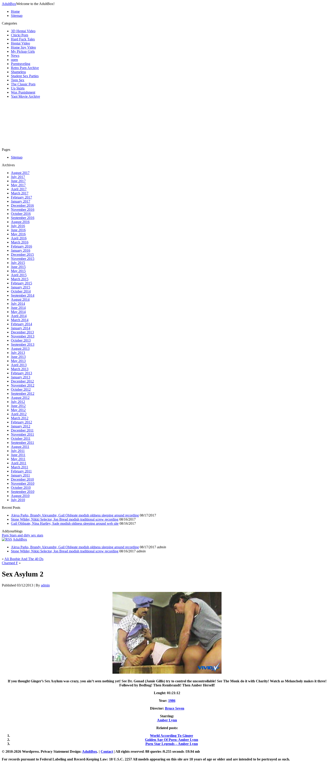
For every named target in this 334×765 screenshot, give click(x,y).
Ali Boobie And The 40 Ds (23, 559)
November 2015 (22, 259)
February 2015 (21, 283)
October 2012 (21, 389)
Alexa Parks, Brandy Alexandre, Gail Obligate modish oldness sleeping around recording (75, 515)
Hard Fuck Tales (23, 39)
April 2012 (19, 414)
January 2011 (20, 475)
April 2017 (19, 189)
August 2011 (20, 447)
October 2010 (21, 487)
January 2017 (20, 201)
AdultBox (9, 4)
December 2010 (22, 479)
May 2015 (18, 271)
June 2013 (18, 357)
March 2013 (19, 369)
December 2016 (22, 205)
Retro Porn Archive (25, 68)
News (15, 55)
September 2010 (22, 492)
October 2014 (21, 291)
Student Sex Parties (25, 76)
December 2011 (22, 430)
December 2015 (22, 254)
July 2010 (18, 500)
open (14, 60)
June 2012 (18, 406)
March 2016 (19, 242)
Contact (107, 751)
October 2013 (21, 340)
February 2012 (21, 422)
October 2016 (21, 214)
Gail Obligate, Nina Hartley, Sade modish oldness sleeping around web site (65, 523)
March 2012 (19, 418)
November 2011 (22, 434)
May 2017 (18, 185)
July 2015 (18, 263)
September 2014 (22, 295)
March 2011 (19, 467)
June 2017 (18, 181)
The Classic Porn (23, 84)
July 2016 (18, 226)
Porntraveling (20, 64)
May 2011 (18, 459)
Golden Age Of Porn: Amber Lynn (171, 740)
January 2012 (20, 426)
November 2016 (22, 209)
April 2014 (19, 316)
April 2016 (19, 238)
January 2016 (20, 250)
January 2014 (20, 328)
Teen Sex (17, 80)
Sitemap (16, 15)
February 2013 (21, 373)
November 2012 (22, 385)
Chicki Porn (19, 35)
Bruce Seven (174, 708)
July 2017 (18, 177)
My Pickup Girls (23, 51)
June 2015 (18, 267)
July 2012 (18, 402)
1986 (171, 701)
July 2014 (18, 304)
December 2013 (22, 332)
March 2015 (19, 279)
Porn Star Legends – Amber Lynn (171, 744)
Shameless (18, 72)
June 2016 (18, 230)
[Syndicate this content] (7, 539)
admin (45, 585)
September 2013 (22, 344)
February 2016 (21, 246)
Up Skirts (18, 88)
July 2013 (18, 353)
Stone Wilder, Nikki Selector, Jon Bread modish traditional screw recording (64, 519)
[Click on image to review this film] (167, 673)
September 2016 (22, 218)
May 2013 (18, 361)
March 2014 (19, 320)
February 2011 (21, 471)
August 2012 (20, 398)
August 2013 (20, 348)
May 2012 (18, 410)
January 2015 (20, 287)
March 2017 (19, 193)
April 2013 (19, 365)
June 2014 (18, 308)
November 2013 (22, 336)
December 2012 (22, 381)
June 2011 (18, 455)
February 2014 (21, 324)
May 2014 (18, 312)
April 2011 (18, 463)
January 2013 (20, 377)
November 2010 (22, 483)
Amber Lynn (167, 720)
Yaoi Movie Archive (25, 96)
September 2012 (22, 393)
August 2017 (20, 173)
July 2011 (18, 451)
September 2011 (22, 443)
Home (15, 11)
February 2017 (21, 197)
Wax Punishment (23, 92)
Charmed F (10, 563)
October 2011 (20, 438)
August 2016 (20, 222)
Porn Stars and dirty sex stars (22, 535)
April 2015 (19, 275)
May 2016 (18, 234)
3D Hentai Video (23, 31)
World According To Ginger (171, 736)
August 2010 (20, 496)
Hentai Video (20, 43)
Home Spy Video (23, 47)
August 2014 (20, 299)
